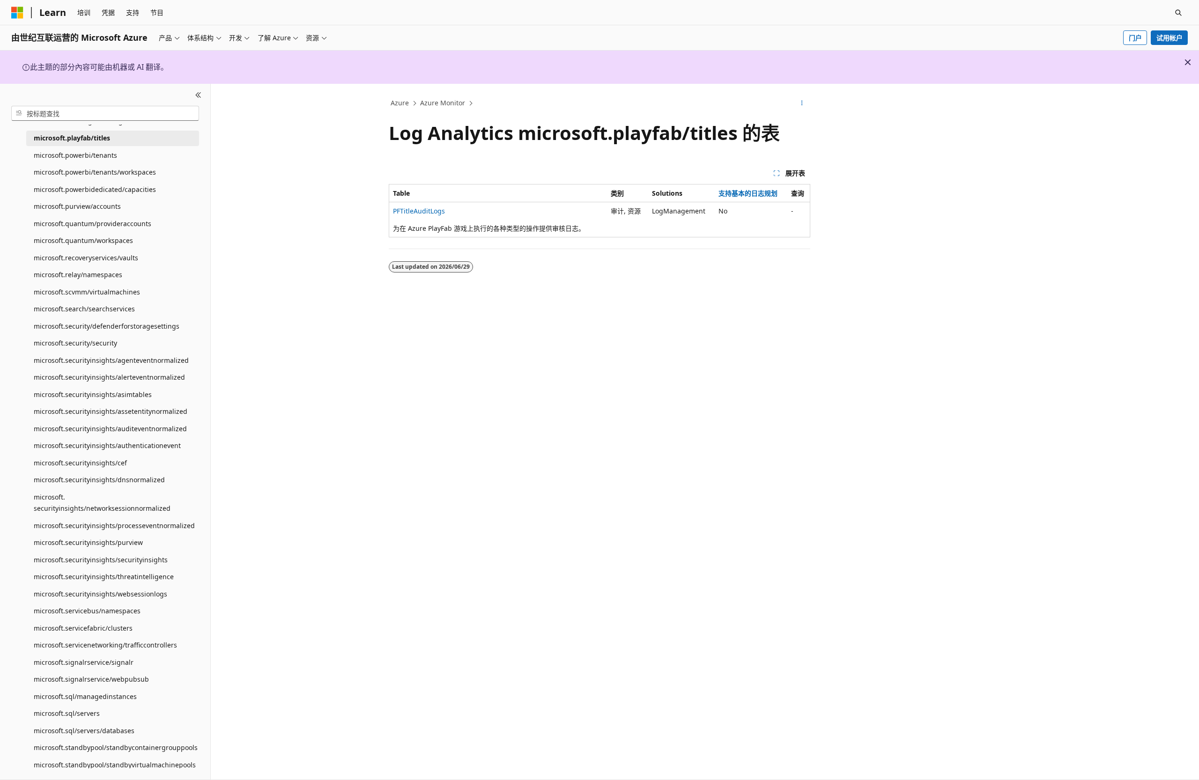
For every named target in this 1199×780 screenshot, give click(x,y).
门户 (1135, 37)
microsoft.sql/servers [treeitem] (67, 713)
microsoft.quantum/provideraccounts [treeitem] (92, 223)
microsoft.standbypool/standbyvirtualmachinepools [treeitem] (115, 764)
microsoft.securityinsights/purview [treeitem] (88, 542)
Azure (400, 102)
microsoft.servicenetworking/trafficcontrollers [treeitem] (105, 644)
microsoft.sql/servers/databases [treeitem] (84, 730)
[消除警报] (1187, 62)
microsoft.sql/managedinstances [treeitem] (85, 696)
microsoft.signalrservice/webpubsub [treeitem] (91, 679)
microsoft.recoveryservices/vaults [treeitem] (86, 257)
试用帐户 (1169, 37)
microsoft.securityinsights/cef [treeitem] (80, 462)
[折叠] (198, 95)
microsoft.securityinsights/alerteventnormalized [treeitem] (109, 377)
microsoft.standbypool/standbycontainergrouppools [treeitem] (116, 747)
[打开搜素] (1178, 12)
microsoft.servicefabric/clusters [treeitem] (83, 628)
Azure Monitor (442, 102)
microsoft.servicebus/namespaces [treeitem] (87, 610)
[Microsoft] (17, 13)
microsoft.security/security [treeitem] (75, 342)
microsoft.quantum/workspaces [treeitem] (83, 240)
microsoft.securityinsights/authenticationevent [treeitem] (107, 445)
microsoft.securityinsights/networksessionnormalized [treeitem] (102, 503)
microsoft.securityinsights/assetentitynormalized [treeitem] (110, 411)
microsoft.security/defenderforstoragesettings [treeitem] (106, 326)
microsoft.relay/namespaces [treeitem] (78, 274)
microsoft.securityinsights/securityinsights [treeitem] (101, 559)
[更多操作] (802, 103)
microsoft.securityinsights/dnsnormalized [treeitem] (99, 479)
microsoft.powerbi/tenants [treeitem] (75, 155)
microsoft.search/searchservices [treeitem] (84, 308)
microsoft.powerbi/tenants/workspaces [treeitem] (95, 172)
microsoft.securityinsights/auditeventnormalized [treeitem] (110, 428)
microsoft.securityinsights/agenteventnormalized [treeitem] (111, 360)
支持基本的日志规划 (747, 193)
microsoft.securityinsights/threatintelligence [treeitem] (104, 576)
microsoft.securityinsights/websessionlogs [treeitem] (100, 593)
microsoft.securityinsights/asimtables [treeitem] (93, 394)
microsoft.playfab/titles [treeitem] (72, 137)
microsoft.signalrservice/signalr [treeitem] (83, 662)
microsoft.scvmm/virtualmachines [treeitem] (87, 291)
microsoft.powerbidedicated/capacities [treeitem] (95, 189)
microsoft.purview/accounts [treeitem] (77, 206)
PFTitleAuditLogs (419, 210)
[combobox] (105, 113)
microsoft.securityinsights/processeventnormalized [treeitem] (114, 525)
